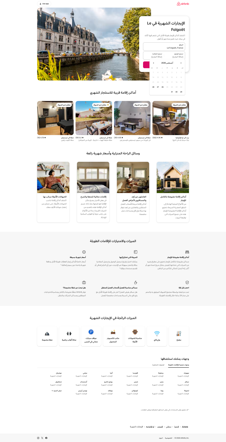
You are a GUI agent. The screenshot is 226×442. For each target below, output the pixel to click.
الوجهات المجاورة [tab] (158, 365)
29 (181, 92)
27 (158, 87)
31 (172, 92)
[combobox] (164, 48)
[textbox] (174, 57)
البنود (161, 438)
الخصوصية (168, 438)
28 (153, 87)
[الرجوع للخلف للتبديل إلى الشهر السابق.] (181, 63)
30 (176, 92)
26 (162, 87)
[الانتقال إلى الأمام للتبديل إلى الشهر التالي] (153, 63)
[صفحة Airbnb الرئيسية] (183, 3)
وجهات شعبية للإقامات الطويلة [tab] (178, 365)
